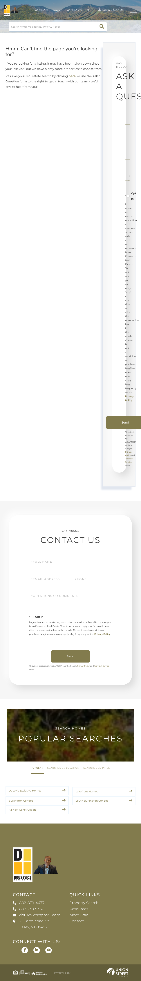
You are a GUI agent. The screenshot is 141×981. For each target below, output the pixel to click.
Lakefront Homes (86, 791)
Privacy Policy (102, 634)
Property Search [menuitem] (83, 903)
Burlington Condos (21, 800)
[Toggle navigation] (133, 10)
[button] (102, 27)
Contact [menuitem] (76, 921)
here (72, 76)
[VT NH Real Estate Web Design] (117, 972)
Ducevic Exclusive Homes (25, 790)
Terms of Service (101, 666)
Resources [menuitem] (78, 909)
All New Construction (22, 809)
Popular (37, 768)
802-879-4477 (49, 10)
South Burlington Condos (91, 800)
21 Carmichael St (34, 924)
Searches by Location (63, 768)
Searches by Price (96, 768)
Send (70, 656)
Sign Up (118, 10)
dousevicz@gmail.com (39, 915)
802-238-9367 (81, 10)
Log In (105, 10)
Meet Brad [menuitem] (78, 915)
